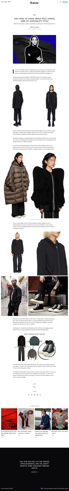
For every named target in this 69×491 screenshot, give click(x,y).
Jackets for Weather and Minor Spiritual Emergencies (41, 433)
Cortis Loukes (34, 27)
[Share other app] (40, 395)
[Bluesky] (34, 395)
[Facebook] (32, 395)
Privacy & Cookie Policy (59, 488)
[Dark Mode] (58, 2)
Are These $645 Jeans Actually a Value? (24, 432)
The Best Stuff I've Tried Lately (60, 432)
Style (2, 1)
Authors (51, 488)
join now (65, 2)
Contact (46, 488)
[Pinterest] (37, 395)
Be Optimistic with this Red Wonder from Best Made (9, 433)
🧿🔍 (42, 488)
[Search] (60, 2)
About (5, 1)
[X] (29, 395)
